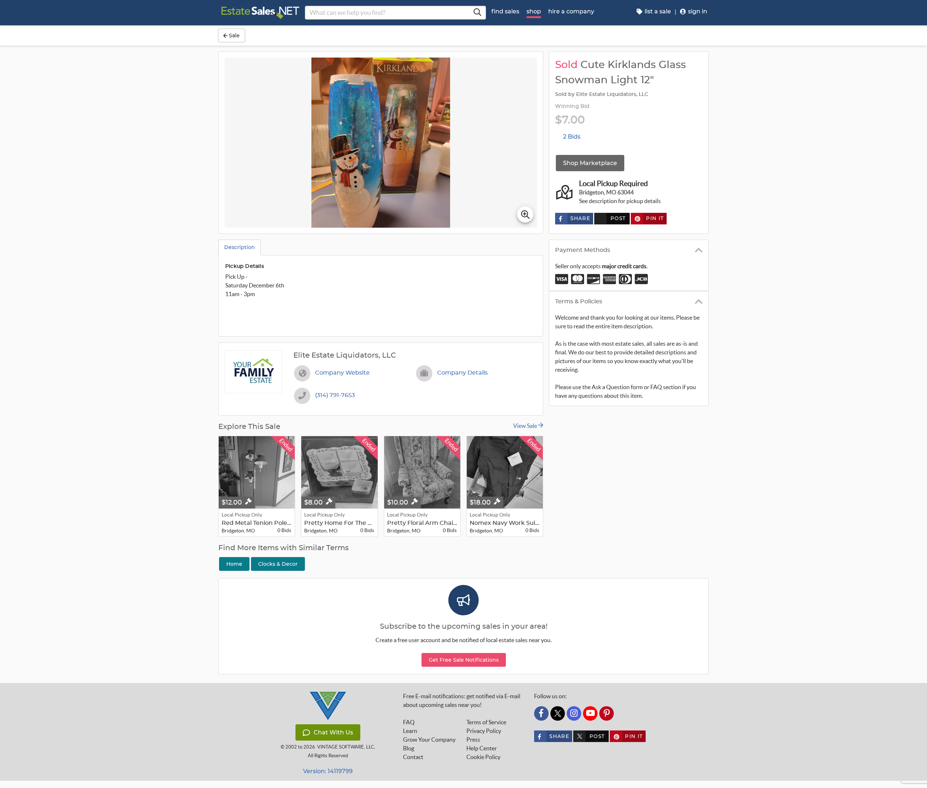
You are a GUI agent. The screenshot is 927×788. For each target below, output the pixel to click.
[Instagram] (574, 713)
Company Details (462, 373)
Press (473, 739)
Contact (413, 757)
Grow (429, 739)
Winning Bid (572, 106)
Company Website (342, 373)
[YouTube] (590, 713)
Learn (410, 731)
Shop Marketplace (590, 163)
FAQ (409, 722)
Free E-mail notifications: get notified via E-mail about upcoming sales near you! (461, 700)
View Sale (525, 425)
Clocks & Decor (278, 564)
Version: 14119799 (328, 771)
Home (234, 564)
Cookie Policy (483, 757)
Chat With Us (333, 732)
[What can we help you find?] (477, 13)
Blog (408, 748)
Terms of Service (486, 722)
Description (239, 247)
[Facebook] (541, 713)
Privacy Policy (483, 731)
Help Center (481, 748)
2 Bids (571, 136)
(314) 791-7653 (335, 395)
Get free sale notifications (464, 660)
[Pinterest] (606, 713)
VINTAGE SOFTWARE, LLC (345, 747)
